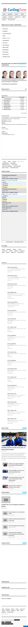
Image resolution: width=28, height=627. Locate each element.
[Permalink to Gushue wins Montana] (5, 527)
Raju (5, 197)
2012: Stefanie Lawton (12, 368)
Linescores (5, 42)
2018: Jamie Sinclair (11, 318)
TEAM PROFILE (14, 84)
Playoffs (16, 178)
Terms (3, 622)
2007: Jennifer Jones (11, 410)
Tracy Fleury (6, 103)
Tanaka (5, 187)
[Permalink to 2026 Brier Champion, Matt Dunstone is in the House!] (5, 520)
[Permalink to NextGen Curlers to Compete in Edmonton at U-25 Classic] (5, 486)
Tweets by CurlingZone (6, 598)
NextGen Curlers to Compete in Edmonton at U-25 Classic (15, 486)
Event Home (5, 28)
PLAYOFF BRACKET (6, 84)
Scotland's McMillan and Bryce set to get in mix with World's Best (16, 471)
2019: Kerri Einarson (11, 310)
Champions (5, 31)
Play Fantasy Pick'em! (19, 241)
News (24, 17)
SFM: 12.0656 (5, 47)
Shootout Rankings (7, 166)
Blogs (4, 19)
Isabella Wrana (7, 104)
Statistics (4, 250)
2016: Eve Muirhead (11, 335)
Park (5, 182)
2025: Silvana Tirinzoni (12, 275)
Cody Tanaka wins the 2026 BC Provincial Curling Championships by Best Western (16, 534)
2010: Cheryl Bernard (12, 385)
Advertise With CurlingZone (7, 624)
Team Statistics (6, 45)
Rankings (10, 14)
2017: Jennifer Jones (11, 327)
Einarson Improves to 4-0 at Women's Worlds (16, 512)
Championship (6, 40)
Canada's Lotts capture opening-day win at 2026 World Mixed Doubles (16, 464)
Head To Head (6, 54)
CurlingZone (16, 620)
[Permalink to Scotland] (5, 471)
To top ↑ (26, 626)
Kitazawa (6, 183)
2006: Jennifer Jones (11, 418)
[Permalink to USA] (5, 478)
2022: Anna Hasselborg (12, 302)
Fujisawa (6, 185)
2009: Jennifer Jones (11, 393)
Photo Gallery (5, 52)
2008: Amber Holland (11, 402)
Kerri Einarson (7, 100)
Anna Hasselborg (7, 98)
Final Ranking (5, 49)
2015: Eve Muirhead (11, 343)
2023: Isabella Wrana (11, 292)
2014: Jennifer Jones (11, 352)
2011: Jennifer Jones (11, 377)
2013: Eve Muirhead (11, 360)
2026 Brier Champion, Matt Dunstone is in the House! (17, 519)
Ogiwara (6, 195)
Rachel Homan (7, 101)
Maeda (5, 199)
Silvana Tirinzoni (7, 109)
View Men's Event (6, 56)
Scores (4, 17)
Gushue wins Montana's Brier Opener (16, 525)
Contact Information (7, 33)
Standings (11, 178)
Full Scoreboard (9, 241)
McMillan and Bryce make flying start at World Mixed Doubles (13, 448)
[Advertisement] (14, 226)
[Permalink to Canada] (5, 464)
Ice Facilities (11, 19)
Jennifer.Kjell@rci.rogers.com (9, 134)
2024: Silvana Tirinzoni (12, 284)
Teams (22, 14)
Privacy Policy (8, 622)
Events (16, 14)
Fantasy (11, 17)
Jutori (5, 201)
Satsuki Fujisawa (7, 106)
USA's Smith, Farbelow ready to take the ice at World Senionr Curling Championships (16, 479)
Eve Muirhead (7, 107)
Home (4, 14)
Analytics (17, 17)
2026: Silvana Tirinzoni (12, 267)
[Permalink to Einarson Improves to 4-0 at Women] (5, 513)
